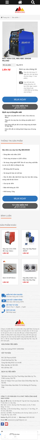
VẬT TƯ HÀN (6, 353)
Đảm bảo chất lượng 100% (15, 301)
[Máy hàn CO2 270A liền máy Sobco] (10, 243)
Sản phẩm (15, 17)
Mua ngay (20, 99)
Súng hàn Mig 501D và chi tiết (11, 362)
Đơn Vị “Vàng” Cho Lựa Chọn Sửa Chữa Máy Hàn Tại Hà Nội (19, 382)
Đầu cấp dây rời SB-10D (9, 365)
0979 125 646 (20, 107)
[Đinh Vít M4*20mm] (10, 272)
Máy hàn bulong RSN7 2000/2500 (12, 349)
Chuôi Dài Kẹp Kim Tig (8, 360)
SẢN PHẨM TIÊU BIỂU (9, 344)
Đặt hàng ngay (11, 311)
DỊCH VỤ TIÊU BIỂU (8, 371)
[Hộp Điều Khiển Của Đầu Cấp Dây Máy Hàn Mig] (30, 272)
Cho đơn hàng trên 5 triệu (14, 295)
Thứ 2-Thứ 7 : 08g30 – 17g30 (16, 306)
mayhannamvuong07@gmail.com (17, 420)
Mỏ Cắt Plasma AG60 (8, 357)
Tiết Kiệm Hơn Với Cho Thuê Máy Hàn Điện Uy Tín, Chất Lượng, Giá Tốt (18, 377)
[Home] (20, 9)
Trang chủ (5, 17)
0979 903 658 (30, 417)
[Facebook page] (2, 424)
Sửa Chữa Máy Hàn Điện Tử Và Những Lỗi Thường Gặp (18, 386)
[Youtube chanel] (6, 424)
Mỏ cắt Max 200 (6, 367)
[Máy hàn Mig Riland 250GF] (30, 243)
